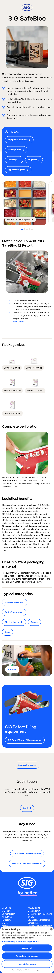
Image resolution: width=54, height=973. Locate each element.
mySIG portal (34, 908)
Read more (18, 321)
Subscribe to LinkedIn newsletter (27, 863)
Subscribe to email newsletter (27, 853)
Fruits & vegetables (14, 612)
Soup (7, 632)
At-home (12, 669)
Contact (27, 808)
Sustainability (8, 914)
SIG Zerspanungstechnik (39, 920)
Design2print (34, 911)
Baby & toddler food (14, 602)
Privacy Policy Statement (40, 926)
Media (5, 926)
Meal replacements (14, 622)
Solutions (6, 908)
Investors (6, 920)
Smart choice (34, 923)
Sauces (34, 622)
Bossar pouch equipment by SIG (40, 915)
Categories (7, 911)
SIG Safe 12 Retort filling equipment (25, 740)
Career (5, 923)
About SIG (7, 917)
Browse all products (27, 765)
